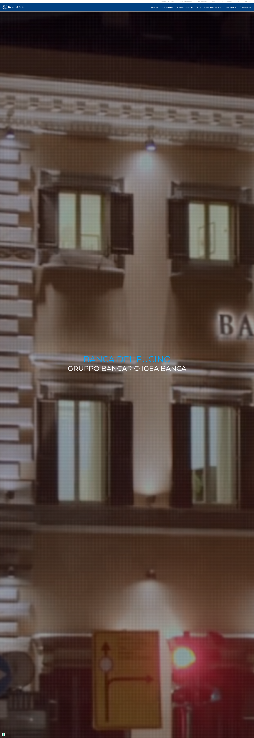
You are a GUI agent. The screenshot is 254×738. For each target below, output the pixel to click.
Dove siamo (246, 7)
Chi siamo (154, 7)
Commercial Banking (168, 1)
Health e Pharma (217, 1)
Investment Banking (186, 1)
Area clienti (247, 1)
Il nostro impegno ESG (213, 7)
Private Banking (202, 1)
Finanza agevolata (233, 1)
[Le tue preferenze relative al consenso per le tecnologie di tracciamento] (3, 734)
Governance (167, 7)
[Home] (13, 7)
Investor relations (185, 7)
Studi (199, 7)
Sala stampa (231, 7)
